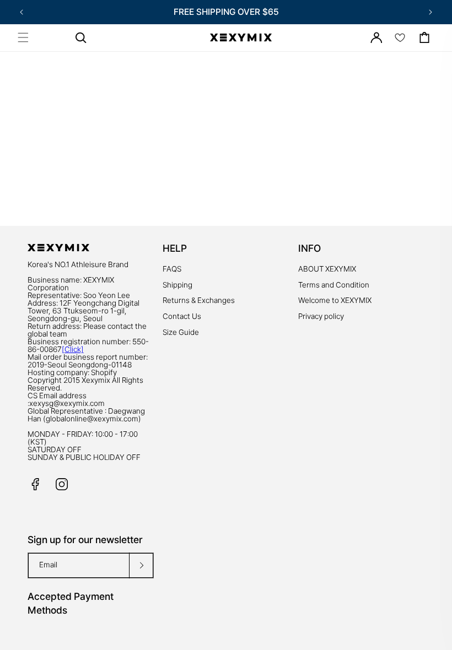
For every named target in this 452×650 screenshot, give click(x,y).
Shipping (177, 285)
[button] (23, 37)
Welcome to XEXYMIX (335, 300)
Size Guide (181, 332)
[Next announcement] (430, 12)
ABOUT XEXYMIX (327, 269)
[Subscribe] (141, 565)
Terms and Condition (333, 285)
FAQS (172, 269)
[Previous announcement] (21, 12)
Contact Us (182, 316)
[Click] (73, 349)
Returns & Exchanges (199, 300)
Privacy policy (321, 316)
